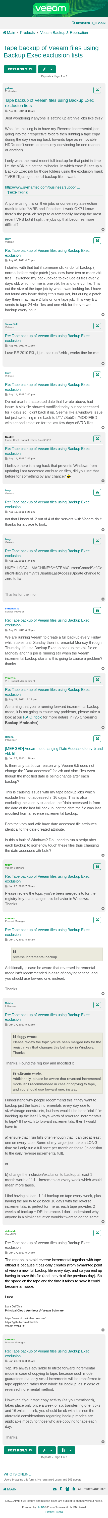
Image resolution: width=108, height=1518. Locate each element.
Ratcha (9, 736)
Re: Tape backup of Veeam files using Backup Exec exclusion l (47, 252)
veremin (10, 918)
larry (8, 238)
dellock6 (10, 1231)
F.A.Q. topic (32, 717)
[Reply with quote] (97, 90)
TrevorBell (11, 324)
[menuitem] (98, 23)
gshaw (9, 88)
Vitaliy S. (10, 677)
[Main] (54, 8)
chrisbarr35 (12, 608)
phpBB (41, 1507)
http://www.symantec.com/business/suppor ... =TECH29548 (42, 190)
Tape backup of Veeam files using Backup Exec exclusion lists (51, 51)
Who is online (17, 1474)
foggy (8, 864)
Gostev (9, 437)
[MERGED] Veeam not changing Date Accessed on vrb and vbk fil (54, 750)
